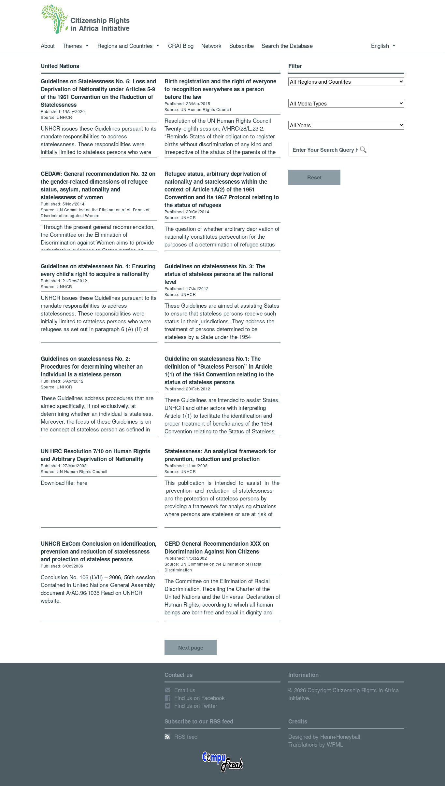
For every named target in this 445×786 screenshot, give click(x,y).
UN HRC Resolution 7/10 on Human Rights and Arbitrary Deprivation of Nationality (95, 455)
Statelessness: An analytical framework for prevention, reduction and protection (220, 455)
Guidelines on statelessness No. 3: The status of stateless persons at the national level (219, 274)
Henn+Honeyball (340, 736)
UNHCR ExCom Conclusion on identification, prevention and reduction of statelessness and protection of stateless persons (99, 551)
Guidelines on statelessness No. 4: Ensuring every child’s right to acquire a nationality (98, 270)
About (48, 45)
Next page (190, 647)
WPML (335, 744)
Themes (72, 45)
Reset (314, 177)
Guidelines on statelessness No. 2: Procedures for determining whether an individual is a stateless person (92, 366)
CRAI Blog (181, 45)
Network (211, 45)
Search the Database (287, 45)
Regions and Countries (125, 45)
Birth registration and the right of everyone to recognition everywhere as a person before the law (220, 89)
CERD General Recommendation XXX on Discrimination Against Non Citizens (217, 547)
